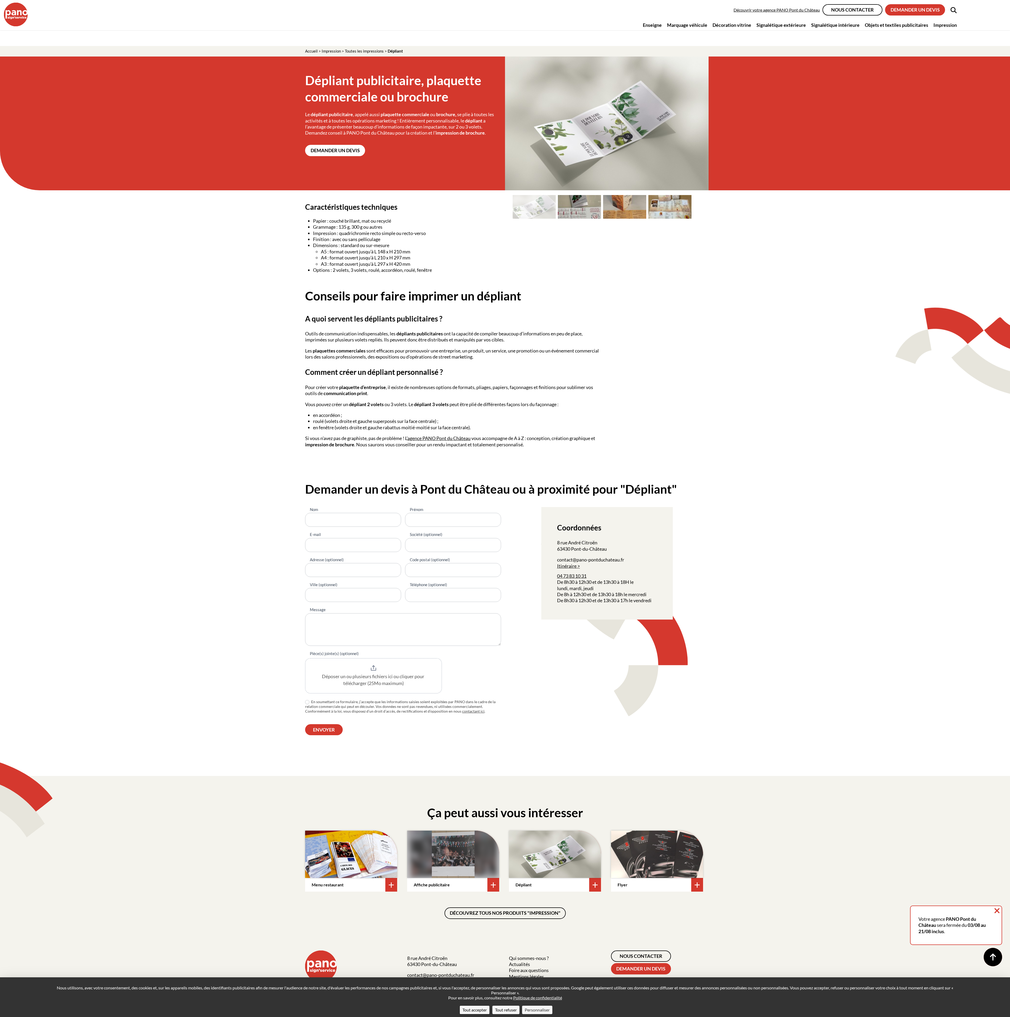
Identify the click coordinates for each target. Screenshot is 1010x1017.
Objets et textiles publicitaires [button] (896, 25)
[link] (563, 588)
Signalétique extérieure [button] (781, 25)
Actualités (519, 964)
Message (318, 609)
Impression (331, 51)
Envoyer (324, 730)
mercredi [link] (637, 594)
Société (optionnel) (426, 534)
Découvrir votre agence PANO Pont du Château (777, 9)
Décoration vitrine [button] (732, 25)
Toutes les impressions (364, 51)
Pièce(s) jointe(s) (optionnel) (334, 653)
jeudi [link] (588, 588)
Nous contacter (852, 10)
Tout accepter (474, 1009)
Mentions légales (526, 976)
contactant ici (473, 711)
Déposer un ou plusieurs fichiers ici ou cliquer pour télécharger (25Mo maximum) (373, 679)
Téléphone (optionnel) (428, 584)
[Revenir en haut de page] (993, 957)
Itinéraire (567, 566)
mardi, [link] (576, 588)
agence (414, 438)
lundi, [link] (563, 588)
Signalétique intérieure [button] (835, 25)
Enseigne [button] (652, 25)
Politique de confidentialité (537, 997)
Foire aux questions (529, 970)
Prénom (416, 509)
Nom (314, 509)
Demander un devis (915, 10)
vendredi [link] (642, 600)
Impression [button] (945, 25)
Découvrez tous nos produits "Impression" (505, 913)
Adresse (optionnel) (327, 559)
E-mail (315, 534)
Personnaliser (537, 1009)
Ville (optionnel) (323, 584)
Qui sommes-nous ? (529, 958)
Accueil (311, 51)
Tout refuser (506, 1009)
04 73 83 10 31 (572, 576)
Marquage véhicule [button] (687, 25)
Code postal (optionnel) (430, 559)
